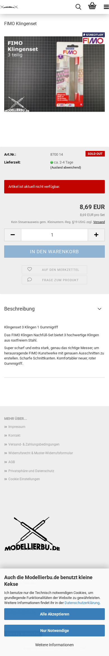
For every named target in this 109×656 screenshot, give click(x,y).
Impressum (16, 427)
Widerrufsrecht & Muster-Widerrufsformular (40, 453)
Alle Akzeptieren (54, 614)
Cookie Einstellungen (24, 479)
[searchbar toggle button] (78, 7)
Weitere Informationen (54, 645)
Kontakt (14, 435)
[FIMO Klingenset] (54, 74)
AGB (11, 462)
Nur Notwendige (54, 630)
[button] (12, 235)
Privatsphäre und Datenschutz (31, 471)
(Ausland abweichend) (65, 167)
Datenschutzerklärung (82, 603)
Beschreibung (19, 309)
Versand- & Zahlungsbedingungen (34, 444)
